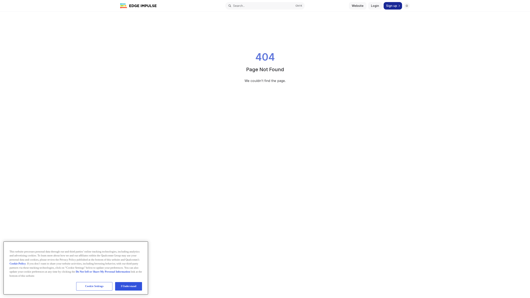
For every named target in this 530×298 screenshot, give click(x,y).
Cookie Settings (94, 286)
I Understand (128, 286)
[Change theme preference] (407, 6)
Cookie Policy (18, 263)
